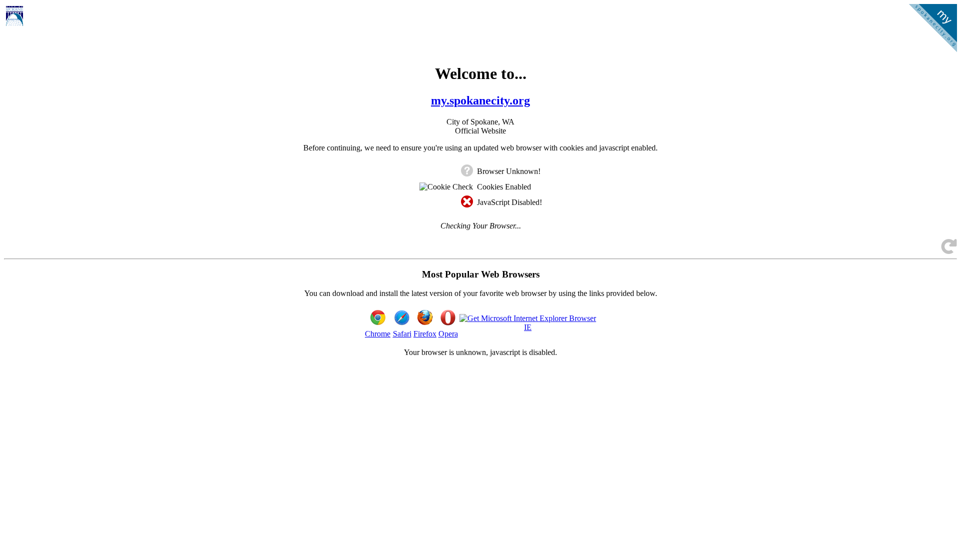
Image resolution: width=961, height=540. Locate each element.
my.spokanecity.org (480, 100)
